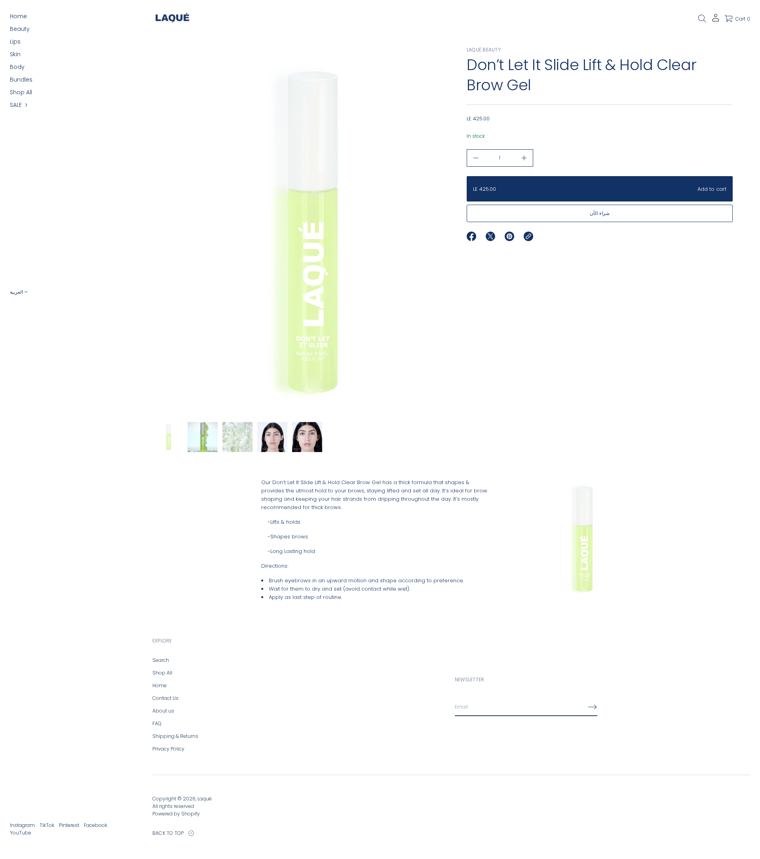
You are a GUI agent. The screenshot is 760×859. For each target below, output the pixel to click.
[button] (702, 18)
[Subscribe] (592, 707)
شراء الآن (599, 213)
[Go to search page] (702, 18)
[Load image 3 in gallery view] (237, 437)
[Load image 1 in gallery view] (168, 437)
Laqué (205, 798)
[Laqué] (172, 19)
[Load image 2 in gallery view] (203, 437)
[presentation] (300, 232)
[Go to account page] (715, 20)
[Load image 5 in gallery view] (307, 437)
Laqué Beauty (484, 49)
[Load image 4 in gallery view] (272, 437)
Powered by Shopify (176, 813)
